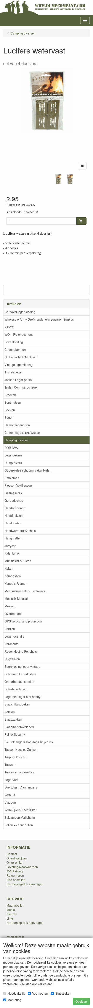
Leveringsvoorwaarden (22, 867)
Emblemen (12, 478)
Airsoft (9, 327)
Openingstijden (16, 858)
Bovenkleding (14, 342)
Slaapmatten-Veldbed (19, 727)
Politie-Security (15, 734)
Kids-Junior (12, 553)
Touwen (10, 764)
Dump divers (13, 463)
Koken (9, 568)
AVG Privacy (14, 871)
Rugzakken (12, 659)
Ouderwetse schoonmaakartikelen (28, 470)
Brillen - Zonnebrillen (19, 825)
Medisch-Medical (16, 598)
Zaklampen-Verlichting (20, 817)
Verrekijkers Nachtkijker (21, 810)
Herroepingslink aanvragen (24, 884)
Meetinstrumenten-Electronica (25, 591)
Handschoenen (15, 508)
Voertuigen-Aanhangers (21, 787)
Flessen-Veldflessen (18, 485)
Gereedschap (14, 500)
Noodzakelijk (16, 993)
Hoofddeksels (14, 515)
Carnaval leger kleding (20, 312)
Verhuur (10, 795)
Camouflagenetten (17, 425)
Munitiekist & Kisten (18, 561)
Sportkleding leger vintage (22, 666)
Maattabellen (15, 905)
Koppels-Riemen (16, 583)
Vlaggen (10, 802)
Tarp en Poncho (15, 757)
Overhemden (13, 613)
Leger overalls (14, 636)
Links (10, 918)
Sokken (10, 712)
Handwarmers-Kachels (20, 530)
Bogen (9, 417)
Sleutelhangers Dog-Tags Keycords (29, 742)
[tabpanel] (58, 179)
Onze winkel (14, 862)
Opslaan (81, 1001)
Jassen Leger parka (18, 380)
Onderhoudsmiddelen (19, 681)
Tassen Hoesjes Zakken (21, 749)
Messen (10, 606)
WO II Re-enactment (19, 334)
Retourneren (15, 875)
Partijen (10, 629)
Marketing (14, 1000)
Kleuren (11, 914)
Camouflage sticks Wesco (22, 432)
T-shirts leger (13, 372)
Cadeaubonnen (15, 349)
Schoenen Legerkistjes (20, 674)
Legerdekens (13, 455)
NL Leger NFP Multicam (21, 357)
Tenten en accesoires (19, 772)
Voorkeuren (40, 993)
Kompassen (13, 576)
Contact (11, 854)
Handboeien (13, 523)
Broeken (10, 395)
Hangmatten (13, 538)
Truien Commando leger (21, 387)
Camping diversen (17, 440)
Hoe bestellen (15, 880)
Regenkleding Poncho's (21, 651)
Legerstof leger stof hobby (22, 696)
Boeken (10, 410)
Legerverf (11, 780)
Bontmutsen (13, 402)
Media (10, 910)
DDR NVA (11, 447)
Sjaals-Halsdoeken (17, 704)
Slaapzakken (13, 719)
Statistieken (63, 993)
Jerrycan (10, 546)
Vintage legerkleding (18, 364)
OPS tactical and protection (23, 621)
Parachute (12, 644)
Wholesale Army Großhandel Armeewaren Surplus (39, 319)
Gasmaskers (13, 493)
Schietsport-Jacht (16, 689)
